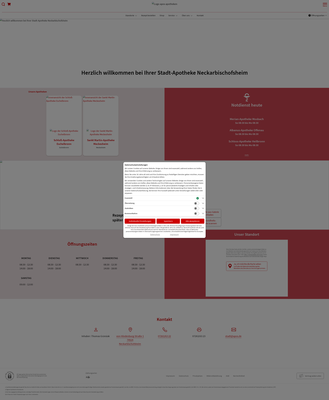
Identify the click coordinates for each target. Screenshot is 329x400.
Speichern (168, 221)
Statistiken (129, 208)
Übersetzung (129, 203)
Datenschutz (155, 234)
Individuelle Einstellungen (140, 221)
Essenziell (128, 198)
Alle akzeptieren (193, 221)
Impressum (174, 234)
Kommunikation (131, 213)
